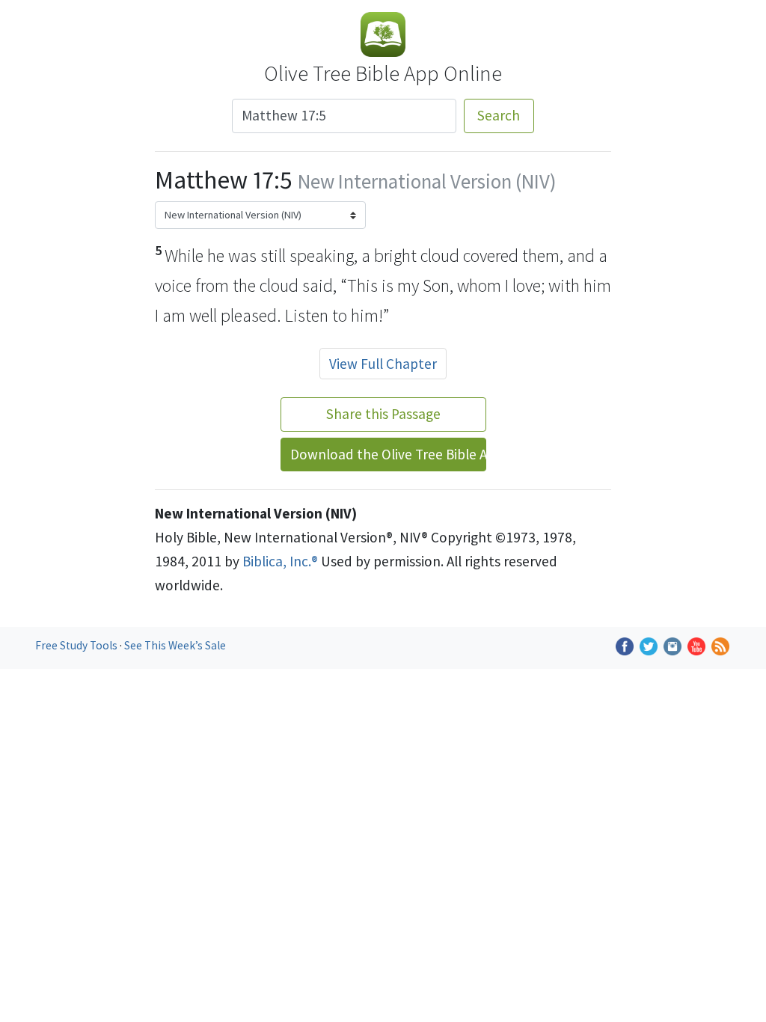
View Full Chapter (383, 364)
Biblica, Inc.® (280, 561)
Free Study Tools (77, 645)
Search (498, 115)
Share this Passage (383, 414)
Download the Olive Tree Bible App (388, 454)
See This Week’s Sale (175, 645)
